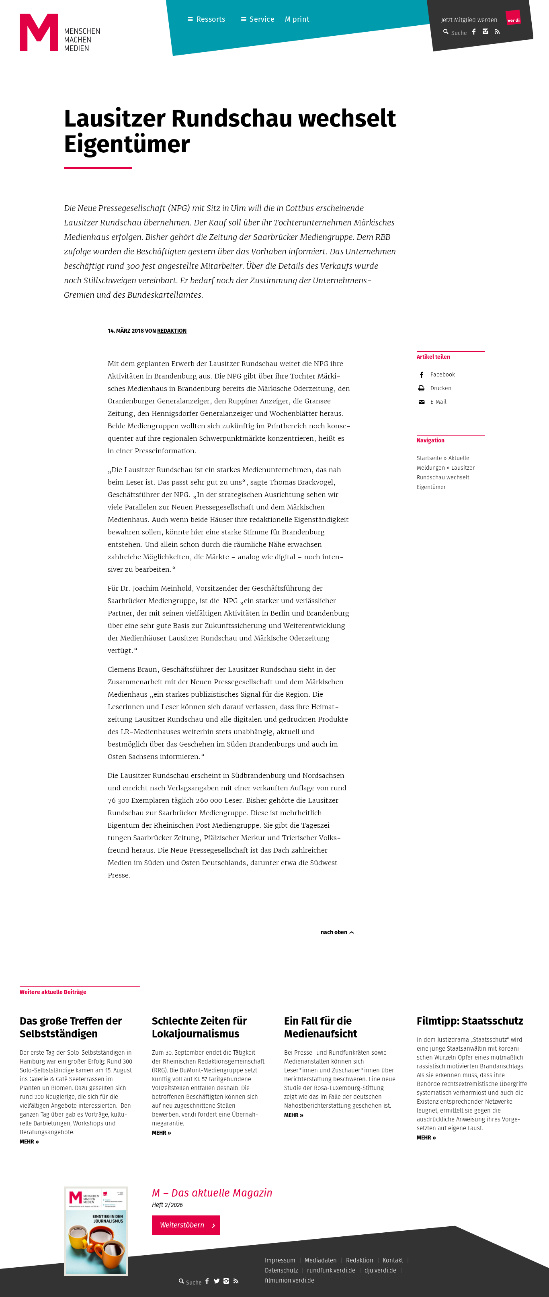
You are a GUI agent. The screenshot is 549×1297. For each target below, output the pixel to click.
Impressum (280, 1260)
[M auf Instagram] (485, 31)
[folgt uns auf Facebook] (207, 1281)
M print (297, 19)
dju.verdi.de (380, 1270)
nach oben (334, 932)
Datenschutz (281, 1270)
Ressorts (211, 19)
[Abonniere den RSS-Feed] (497, 31)
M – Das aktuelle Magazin (212, 1192)
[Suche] (181, 1281)
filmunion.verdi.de (289, 1280)
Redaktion (171, 331)
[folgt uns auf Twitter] (216, 1281)
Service (262, 19)
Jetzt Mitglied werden (469, 20)
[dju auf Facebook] (474, 31)
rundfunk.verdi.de (331, 1270)
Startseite (429, 458)
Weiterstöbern (182, 1225)
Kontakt (393, 1260)
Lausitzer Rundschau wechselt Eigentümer (446, 477)
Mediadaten (321, 1260)
